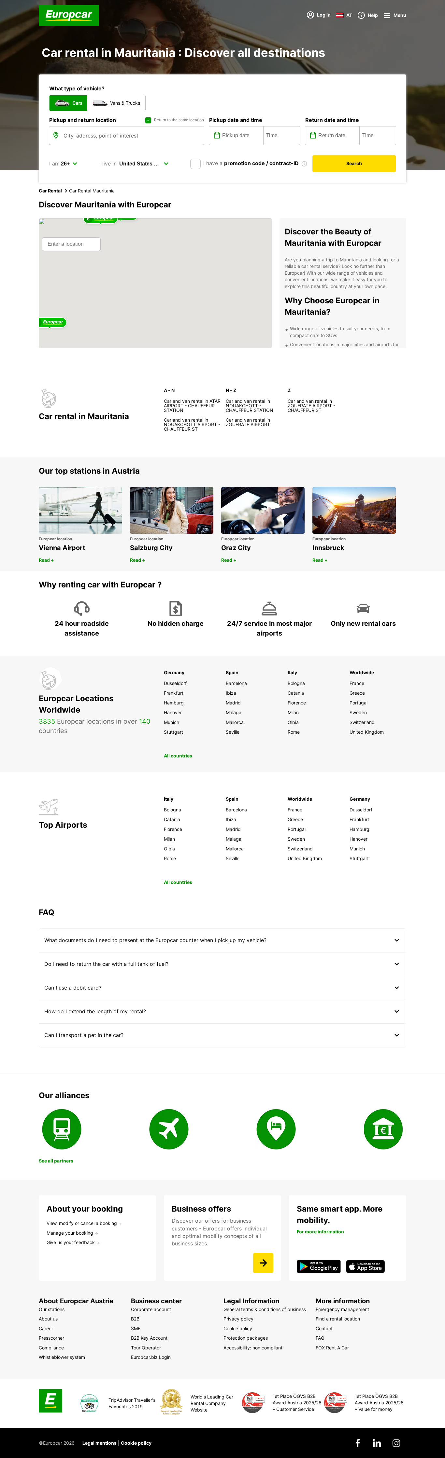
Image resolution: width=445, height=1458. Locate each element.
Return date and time (332, 120)
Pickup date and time (235, 120)
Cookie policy (136, 1443)
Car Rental (50, 190)
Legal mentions (99, 1443)
